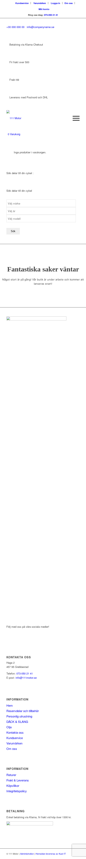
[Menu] (74, 118)
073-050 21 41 (51, 14)
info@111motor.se (26, 677)
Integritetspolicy (16, 791)
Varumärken (39, 3)
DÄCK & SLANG (17, 721)
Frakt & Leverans (17, 780)
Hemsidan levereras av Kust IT (51, 853)
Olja (9, 727)
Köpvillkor (12, 785)
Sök (13, 231)
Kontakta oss (15, 732)
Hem (9, 705)
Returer (11, 775)
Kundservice (22, 3)
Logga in (55, 3)
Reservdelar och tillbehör (22, 711)
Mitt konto (44, 9)
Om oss (68, 3)
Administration (27, 853)
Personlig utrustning (19, 716)
